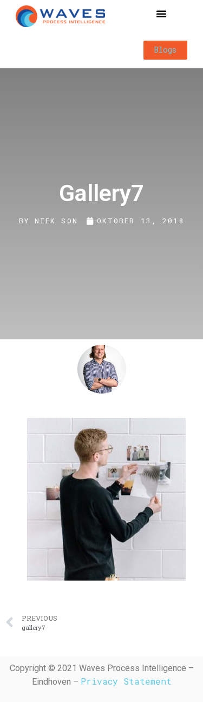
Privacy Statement (126, 681)
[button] (161, 13)
